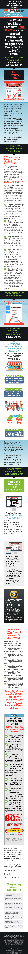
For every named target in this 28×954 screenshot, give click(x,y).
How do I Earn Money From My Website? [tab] (12, 894)
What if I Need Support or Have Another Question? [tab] (12, 921)
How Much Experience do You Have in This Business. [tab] (12, 908)
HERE (15, 951)
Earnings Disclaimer (9, 936)
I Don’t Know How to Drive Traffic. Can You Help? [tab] (12, 912)
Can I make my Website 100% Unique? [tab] (13, 903)
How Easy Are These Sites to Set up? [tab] (13, 899)
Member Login (9, 935)
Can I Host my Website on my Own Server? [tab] (13, 917)
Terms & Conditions (17, 935)
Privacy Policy (18, 936)
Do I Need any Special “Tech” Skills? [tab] (13, 926)
